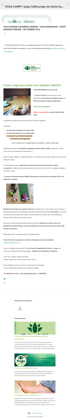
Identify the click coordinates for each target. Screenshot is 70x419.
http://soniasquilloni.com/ (12, 242)
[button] (4, 33)
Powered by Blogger (36, 413)
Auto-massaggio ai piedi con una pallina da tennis (28, 395)
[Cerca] (68, 5)
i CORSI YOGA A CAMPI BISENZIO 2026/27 (26, 368)
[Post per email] (4, 279)
